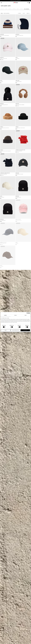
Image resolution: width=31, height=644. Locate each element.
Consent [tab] (5, 315)
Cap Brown (1, 266)
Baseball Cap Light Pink (3, 58)
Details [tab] (15, 315)
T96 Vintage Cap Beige (19, 81)
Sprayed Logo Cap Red (19, 220)
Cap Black (1, 81)
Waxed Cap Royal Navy (3, 243)
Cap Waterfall (18, 58)
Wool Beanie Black (2, 220)
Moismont (2, 34)
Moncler (2, 57)
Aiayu (17, 57)
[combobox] (28, 13)
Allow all (25, 330)
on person (6, 13)
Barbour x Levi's (3, 242)
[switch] (12, 327)
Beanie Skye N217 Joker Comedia (4, 35)
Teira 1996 (17, 80)
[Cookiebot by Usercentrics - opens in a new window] (26, 313)
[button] (1, 2)
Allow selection (15, 330)
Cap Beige (17, 243)
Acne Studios (18, 219)
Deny (6, 330)
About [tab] (26, 315)
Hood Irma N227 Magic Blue (19, 35)
